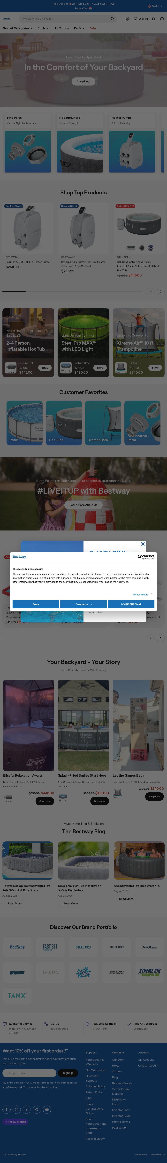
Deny (36, 604)
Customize (82, 604)
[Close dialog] (143, 544)
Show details (140, 594)
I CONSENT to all (131, 604)
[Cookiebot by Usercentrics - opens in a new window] (140, 556)
